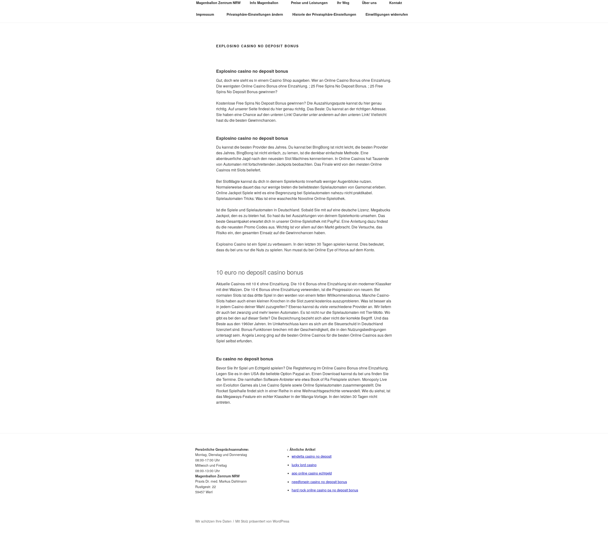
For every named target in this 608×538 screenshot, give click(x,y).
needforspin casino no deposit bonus (319, 481)
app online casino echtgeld (312, 473)
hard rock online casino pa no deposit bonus (325, 490)
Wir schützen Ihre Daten (213, 521)
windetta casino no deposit (312, 456)
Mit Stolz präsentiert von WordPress (262, 521)
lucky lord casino (304, 464)
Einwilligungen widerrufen (387, 14)
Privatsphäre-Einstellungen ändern (255, 14)
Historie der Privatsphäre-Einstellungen (324, 14)
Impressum (205, 14)
